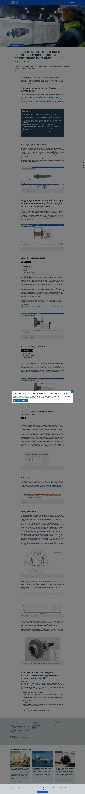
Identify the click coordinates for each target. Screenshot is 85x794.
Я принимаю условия (42, 792)
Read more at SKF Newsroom (20, 400)
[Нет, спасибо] (83, 789)
